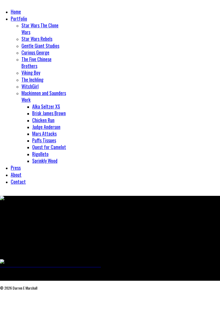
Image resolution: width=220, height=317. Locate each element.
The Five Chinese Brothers (36, 62)
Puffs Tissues (44, 140)
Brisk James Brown (49, 113)
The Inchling (32, 79)
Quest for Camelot (49, 146)
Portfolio (19, 18)
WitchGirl (30, 86)
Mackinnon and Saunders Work (43, 96)
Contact (18, 181)
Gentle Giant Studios (40, 45)
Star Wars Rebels (36, 38)
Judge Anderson (46, 126)
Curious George (35, 52)
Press (16, 167)
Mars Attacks (44, 133)
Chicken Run (43, 120)
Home (16, 11)
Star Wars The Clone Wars (39, 28)
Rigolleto (40, 153)
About (16, 174)
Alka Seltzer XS (46, 106)
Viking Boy (30, 72)
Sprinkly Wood (44, 160)
